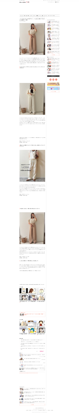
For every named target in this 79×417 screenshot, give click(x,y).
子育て (43, 0)
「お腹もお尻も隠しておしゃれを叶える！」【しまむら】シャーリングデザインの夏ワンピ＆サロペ (33, 346)
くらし (45, 0)
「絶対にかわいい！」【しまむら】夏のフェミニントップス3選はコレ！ (30, 341)
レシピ (47, 0)
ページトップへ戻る (53, 91)
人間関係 (37, 15)
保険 (28, 15)
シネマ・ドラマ (50, 15)
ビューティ (50, 0)
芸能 (42, 15)
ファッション (45, 15)
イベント (40, 15)
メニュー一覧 (58, 0)
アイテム (34, 15)
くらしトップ (21, 15)
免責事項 (49, 410)
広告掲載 (52, 410)
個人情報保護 (40, 410)
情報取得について (44, 410)
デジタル (53, 15)
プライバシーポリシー (35, 410)
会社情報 (27, 410)
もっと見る (32, 404)
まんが (51, 0)
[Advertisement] (39, 9)
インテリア (30, 15)
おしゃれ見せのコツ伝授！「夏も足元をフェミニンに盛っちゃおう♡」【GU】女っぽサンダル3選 (33, 348)
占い (53, 0)
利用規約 (30, 410)
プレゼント (55, 0)
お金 (26, 15)
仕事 (24, 15)
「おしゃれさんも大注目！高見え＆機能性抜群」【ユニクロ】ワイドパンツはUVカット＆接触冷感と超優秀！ (33, 344)
